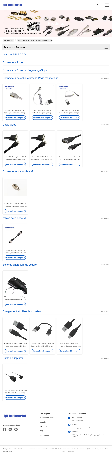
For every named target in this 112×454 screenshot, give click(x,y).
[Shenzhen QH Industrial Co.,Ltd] (13, 5)
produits (43, 422)
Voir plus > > (105, 78)
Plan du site (18, 449)
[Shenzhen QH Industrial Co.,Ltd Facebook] (5, 429)
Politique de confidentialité (7, 450)
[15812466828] (16, 429)
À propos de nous (46, 418)
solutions (43, 426)
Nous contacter (46, 435)
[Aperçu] (15, 418)
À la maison (9, 40)
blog (41, 431)
